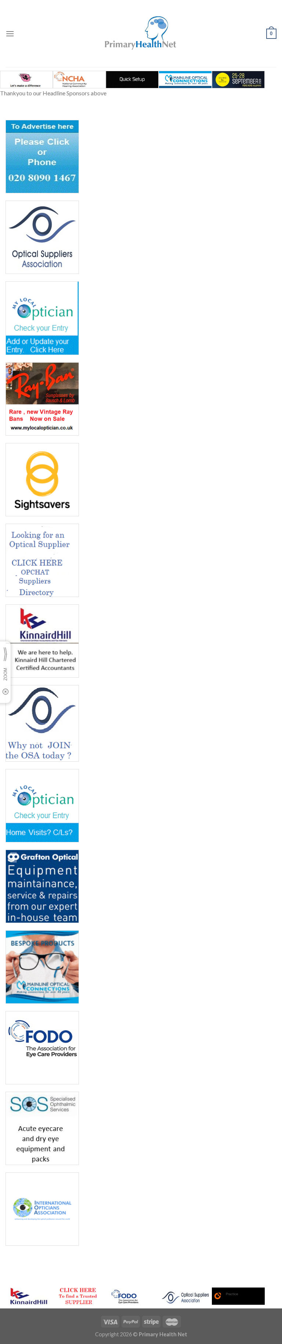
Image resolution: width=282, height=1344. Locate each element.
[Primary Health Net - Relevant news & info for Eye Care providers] (141, 33)
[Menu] (10, 34)
